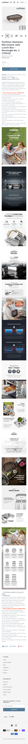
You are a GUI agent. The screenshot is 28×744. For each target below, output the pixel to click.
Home (4, 659)
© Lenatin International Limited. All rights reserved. (14, 738)
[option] (7, 36)
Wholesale (5, 667)
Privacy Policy (6, 689)
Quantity (4, 62)
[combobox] (23, 2)
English (22, 2)
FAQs (4, 694)
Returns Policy (7, 692)
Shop (4, 665)
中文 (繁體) (11, 716)
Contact (5, 670)
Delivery (5, 684)
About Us (5, 681)
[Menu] (17, 2)
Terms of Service (7, 687)
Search (5, 672)
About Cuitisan (7, 662)
